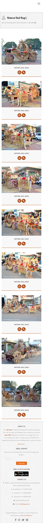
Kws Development (26, 515)
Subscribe (21, 463)
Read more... (21, 444)
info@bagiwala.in (25, 504)
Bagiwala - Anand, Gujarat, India (13, 6)
